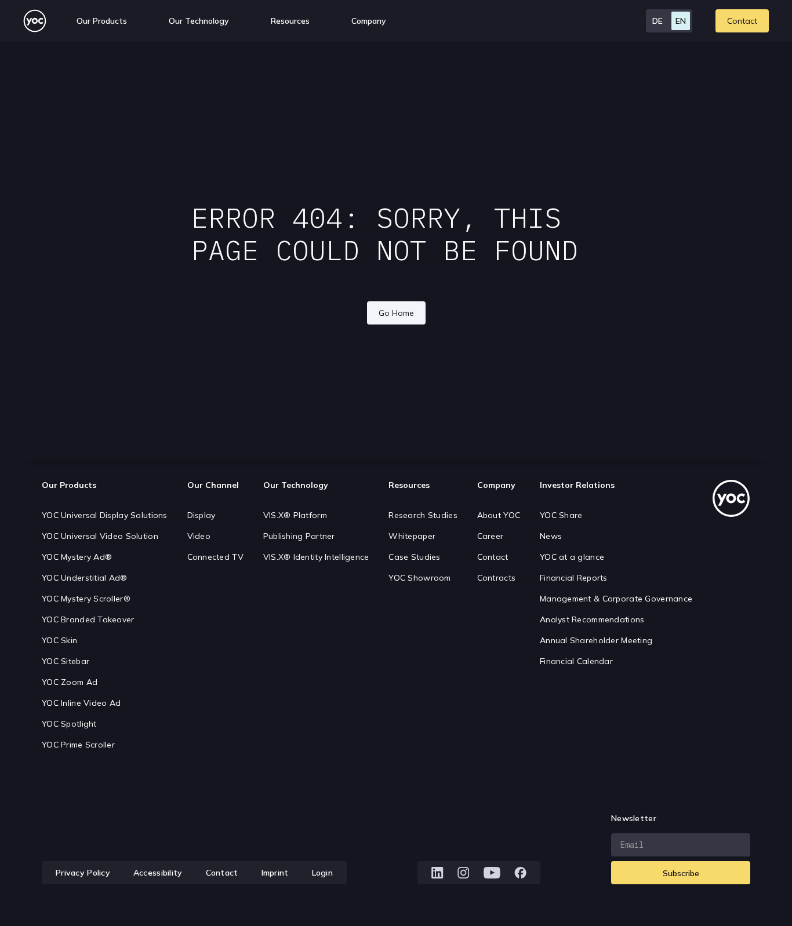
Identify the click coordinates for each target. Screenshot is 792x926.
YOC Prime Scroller (78, 744)
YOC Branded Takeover (88, 619)
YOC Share (561, 515)
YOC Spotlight (69, 724)
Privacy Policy (83, 872)
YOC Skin (59, 640)
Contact (742, 21)
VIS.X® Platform (295, 515)
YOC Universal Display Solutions (105, 515)
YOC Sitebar (65, 661)
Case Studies (414, 557)
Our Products (69, 485)
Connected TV (215, 557)
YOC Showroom (419, 578)
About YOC (499, 515)
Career (490, 536)
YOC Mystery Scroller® (86, 598)
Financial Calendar (576, 661)
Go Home (396, 313)
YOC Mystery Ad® (77, 557)
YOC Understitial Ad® (85, 578)
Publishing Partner (299, 536)
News (551, 536)
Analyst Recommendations (592, 619)
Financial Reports (574, 578)
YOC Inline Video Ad (81, 703)
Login (322, 872)
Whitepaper (411, 536)
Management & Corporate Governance (616, 598)
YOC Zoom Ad (69, 682)
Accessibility (158, 872)
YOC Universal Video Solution (100, 536)
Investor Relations (577, 485)
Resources (290, 21)
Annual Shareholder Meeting (596, 640)
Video (198, 536)
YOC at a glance (572, 557)
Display (201, 515)
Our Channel (213, 485)
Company (496, 485)
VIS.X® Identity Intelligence (316, 557)
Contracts (496, 578)
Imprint (275, 872)
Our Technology (295, 485)
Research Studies (422, 515)
